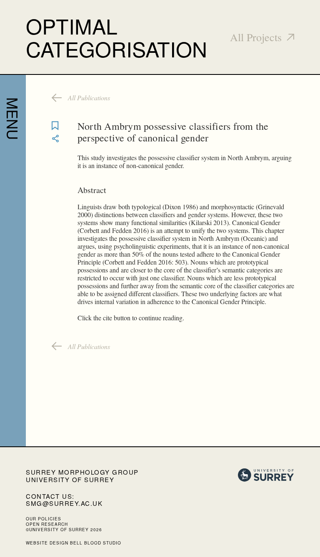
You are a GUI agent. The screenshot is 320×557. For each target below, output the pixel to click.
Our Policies (43, 519)
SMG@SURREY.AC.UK (64, 503)
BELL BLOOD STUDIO (95, 543)
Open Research (47, 524)
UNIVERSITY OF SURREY (70, 479)
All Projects (256, 37)
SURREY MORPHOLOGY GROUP (82, 472)
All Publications (89, 97)
